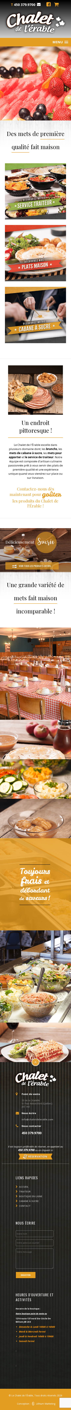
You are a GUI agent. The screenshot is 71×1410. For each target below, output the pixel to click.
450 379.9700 (26, 1150)
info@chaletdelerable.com (37, 1119)
